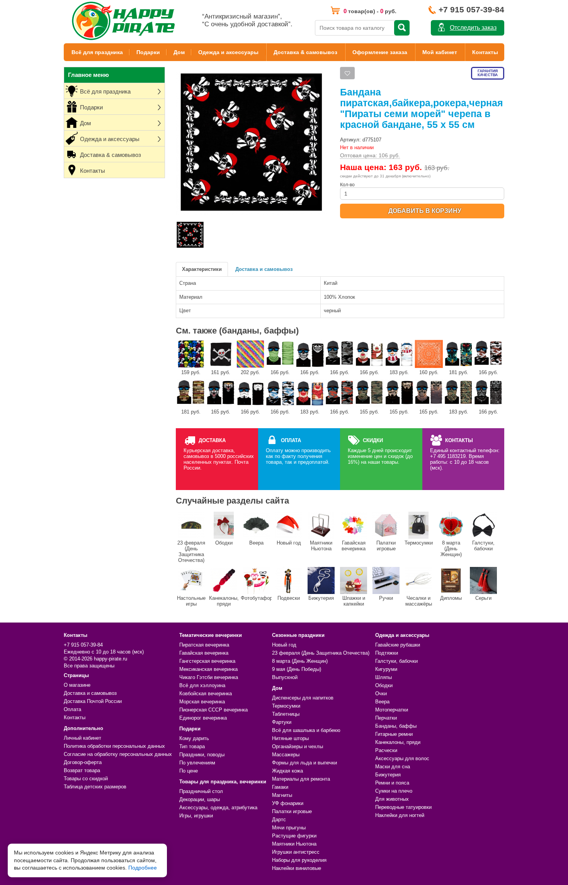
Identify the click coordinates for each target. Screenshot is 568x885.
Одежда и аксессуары (228, 52)
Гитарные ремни (394, 734)
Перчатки (386, 718)
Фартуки (281, 722)
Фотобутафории (256, 598)
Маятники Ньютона (321, 545)
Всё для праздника (97, 52)
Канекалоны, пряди (224, 601)
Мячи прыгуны (289, 828)
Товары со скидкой (86, 778)
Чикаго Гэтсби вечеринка (208, 677)
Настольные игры (191, 601)
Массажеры (285, 754)
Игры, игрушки (196, 816)
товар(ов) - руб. (370, 11)
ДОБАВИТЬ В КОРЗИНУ (424, 211)
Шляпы (383, 677)
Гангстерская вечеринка (207, 661)
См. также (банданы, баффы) (237, 330)
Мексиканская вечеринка (208, 669)
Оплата (72, 709)
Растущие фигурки (294, 836)
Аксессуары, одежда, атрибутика (218, 807)
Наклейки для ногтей (399, 815)
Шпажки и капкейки (353, 601)
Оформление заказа (379, 52)
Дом (179, 52)
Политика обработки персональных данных (114, 746)
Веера (256, 543)
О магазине (77, 685)
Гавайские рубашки (397, 645)
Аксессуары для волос (402, 758)
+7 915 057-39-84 (471, 9)
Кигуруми (386, 669)
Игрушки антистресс (296, 852)
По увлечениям (197, 763)
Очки (381, 693)
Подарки (148, 52)
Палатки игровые (386, 545)
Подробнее (142, 868)
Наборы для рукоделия (299, 860)
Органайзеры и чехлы (297, 746)
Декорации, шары (199, 799)
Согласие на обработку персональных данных (118, 754)
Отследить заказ (473, 27)
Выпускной (285, 677)
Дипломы (451, 598)
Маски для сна (392, 766)
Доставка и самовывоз (264, 269)
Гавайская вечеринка (354, 545)
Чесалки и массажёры (418, 601)
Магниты (282, 795)
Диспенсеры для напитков (302, 698)
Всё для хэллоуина (202, 685)
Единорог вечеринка (203, 718)
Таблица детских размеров (95, 787)
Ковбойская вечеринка (205, 693)
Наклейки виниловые (296, 868)
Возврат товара (82, 770)
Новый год (289, 543)
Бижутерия (321, 598)
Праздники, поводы (201, 754)
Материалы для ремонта (301, 779)
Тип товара (192, 746)
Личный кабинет (82, 738)
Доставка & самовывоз (305, 52)
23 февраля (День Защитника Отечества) (191, 551)
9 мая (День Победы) (296, 669)
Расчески (386, 750)
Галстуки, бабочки (483, 545)
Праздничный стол (201, 791)
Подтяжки (386, 653)
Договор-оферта (83, 762)
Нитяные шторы (290, 738)
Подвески (288, 598)
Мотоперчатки (391, 710)
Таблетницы (285, 714)
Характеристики (202, 269)
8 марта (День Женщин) (451, 548)
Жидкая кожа (287, 771)
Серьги (483, 598)
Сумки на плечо (393, 791)
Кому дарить (194, 738)
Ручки (386, 598)
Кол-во (347, 184)
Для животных (392, 799)
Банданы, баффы (396, 726)
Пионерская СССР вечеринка (213, 710)
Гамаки (280, 787)
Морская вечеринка (202, 702)
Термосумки (419, 543)
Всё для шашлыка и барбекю (306, 730)
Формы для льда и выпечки (304, 763)
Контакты (485, 52)
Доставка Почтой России (93, 701)
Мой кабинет (439, 52)
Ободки (224, 543)
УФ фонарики (287, 803)
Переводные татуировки (403, 807)
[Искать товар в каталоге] (402, 28)
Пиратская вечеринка (204, 645)
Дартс (279, 819)
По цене (188, 771)
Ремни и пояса (392, 783)
